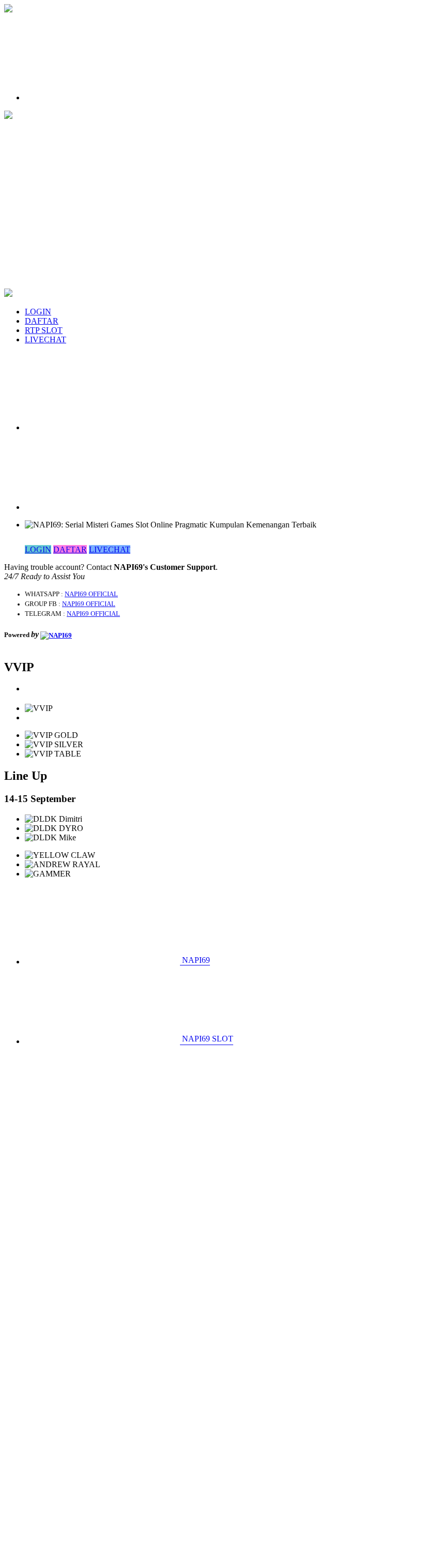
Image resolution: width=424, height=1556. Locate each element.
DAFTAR (41, 320)
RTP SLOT (44, 330)
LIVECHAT (45, 339)
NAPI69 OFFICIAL (91, 594)
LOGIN (38, 311)
